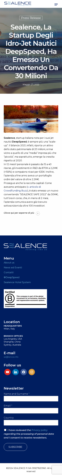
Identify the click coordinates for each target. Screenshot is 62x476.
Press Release (31, 18)
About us (9, 262)
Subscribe (15, 447)
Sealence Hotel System (17, 282)
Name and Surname (17, 393)
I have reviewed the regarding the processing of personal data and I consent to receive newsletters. (29, 434)
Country (9, 417)
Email (8, 405)
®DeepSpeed (11, 277)
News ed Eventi (13, 267)
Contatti (9, 272)
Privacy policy (39, 430)
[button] (56, 4)
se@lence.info (11, 357)
